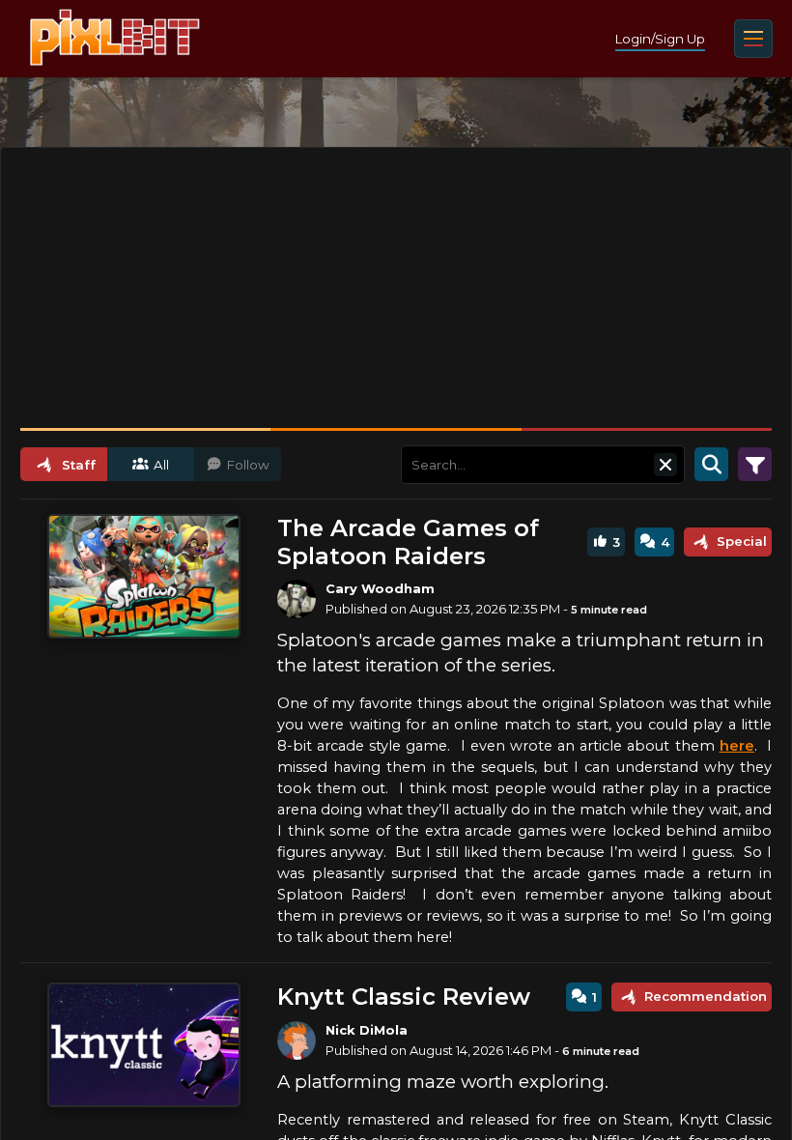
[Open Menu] (753, 38)
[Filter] (755, 464)
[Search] (711, 464)
